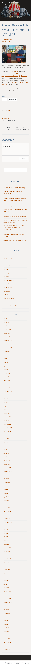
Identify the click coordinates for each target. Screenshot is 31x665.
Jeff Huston (6, 41)
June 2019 (6, 489)
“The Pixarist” (14, 71)
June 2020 (6, 446)
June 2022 (6, 358)
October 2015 (7, 649)
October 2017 (7, 562)
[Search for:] (15, 170)
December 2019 (7, 467)
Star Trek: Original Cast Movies (12, 302)
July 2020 (6, 442)
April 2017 (6, 584)
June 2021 (6, 402)
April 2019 (6, 497)
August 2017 (7, 569)
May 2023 (6, 318)
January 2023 (7, 333)
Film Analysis (7, 265)
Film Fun (9, 110)
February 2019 (7, 504)
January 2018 (7, 551)
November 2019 (8, 471)
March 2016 (6, 631)
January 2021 (7, 420)
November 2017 (7, 558)
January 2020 (7, 464)
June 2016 (6, 620)
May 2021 (6, 406)
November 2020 (8, 427)
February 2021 (7, 417)
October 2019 (7, 475)
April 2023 (6, 322)
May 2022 (6, 362)
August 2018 (7, 526)
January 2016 (7, 638)
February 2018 (7, 548)
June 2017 (6, 577)
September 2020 (8, 435)
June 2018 (6, 533)
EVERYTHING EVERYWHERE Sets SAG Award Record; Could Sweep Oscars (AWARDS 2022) (14, 227)
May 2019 (6, 493)
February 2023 (7, 329)
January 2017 (7, 595)
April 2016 (6, 628)
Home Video (7, 284)
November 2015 (7, 646)
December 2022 (7, 337)
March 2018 (6, 544)
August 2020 (7, 438)
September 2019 (8, 478)
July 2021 (6, 398)
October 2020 (7, 431)
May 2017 (6, 580)
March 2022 (7, 369)
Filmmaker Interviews (9, 280)
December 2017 (7, 555)
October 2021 (7, 387)
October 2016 (7, 606)
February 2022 (7, 373)
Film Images (7, 273)
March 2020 (7, 457)
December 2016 (7, 598)
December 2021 (7, 380)
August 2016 (7, 613)
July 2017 (6, 573)
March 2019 (6, 500)
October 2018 (7, 518)
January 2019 (7, 508)
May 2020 (6, 449)
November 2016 (8, 602)
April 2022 (6, 366)
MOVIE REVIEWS (8, 287)
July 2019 (6, 486)
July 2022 (6, 355)
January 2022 (7, 377)
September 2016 (8, 609)
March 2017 (6, 587)
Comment (23, 158)
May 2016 (6, 624)
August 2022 (7, 351)
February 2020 (7, 460)
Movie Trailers (7, 291)
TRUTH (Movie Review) (9, 119)
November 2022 (8, 340)
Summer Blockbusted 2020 (10, 305)
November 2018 (7, 515)
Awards (5, 255)
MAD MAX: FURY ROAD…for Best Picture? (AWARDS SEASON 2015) (18, 127)
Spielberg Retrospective (10, 298)
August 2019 (7, 482)
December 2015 (7, 642)
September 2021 (8, 391)
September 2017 (8, 566)
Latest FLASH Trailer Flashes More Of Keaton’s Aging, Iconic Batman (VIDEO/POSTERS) (13, 193)
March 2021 (6, 413)
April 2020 (6, 453)
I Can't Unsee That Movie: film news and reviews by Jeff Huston (11, 3)
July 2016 (6, 617)
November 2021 (7, 384)
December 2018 (7, 511)
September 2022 (8, 347)
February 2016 (7, 635)
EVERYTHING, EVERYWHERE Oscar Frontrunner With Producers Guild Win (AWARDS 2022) (14, 234)
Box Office (6, 262)
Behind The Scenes (8, 258)
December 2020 (8, 424)
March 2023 (7, 326)
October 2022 (7, 344)
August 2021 (7, 395)
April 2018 (6, 540)
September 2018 (8, 522)
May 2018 (6, 537)
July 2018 (6, 529)
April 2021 (6, 409)
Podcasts (6, 295)
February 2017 (7, 591)
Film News (6, 276)
